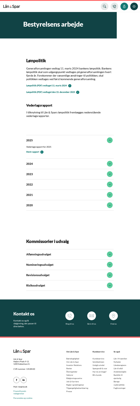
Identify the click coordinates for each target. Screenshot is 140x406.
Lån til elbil (118, 368)
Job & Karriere (72, 381)
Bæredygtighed (72, 358)
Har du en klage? (100, 372)
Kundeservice (98, 358)
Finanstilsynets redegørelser (19, 392)
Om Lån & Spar (72, 362)
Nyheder (117, 362)
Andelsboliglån (120, 372)
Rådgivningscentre (74, 378)
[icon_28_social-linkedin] (24, 380)
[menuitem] (11, 6)
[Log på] (124, 6)
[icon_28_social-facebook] (16, 380)
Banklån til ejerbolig (118, 376)
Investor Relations (74, 365)
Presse (69, 391)
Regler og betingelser (75, 385)
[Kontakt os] (114, 6)
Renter (69, 368)
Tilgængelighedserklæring (77, 388)
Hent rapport (32, 151)
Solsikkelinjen (98, 362)
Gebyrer (69, 375)
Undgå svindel (98, 365)
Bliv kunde (97, 375)
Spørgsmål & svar (100, 368)
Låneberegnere (120, 365)
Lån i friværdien (120, 358)
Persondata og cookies (22, 398)
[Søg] (104, 6)
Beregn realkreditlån (119, 383)
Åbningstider (71, 372)
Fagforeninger (120, 388)
